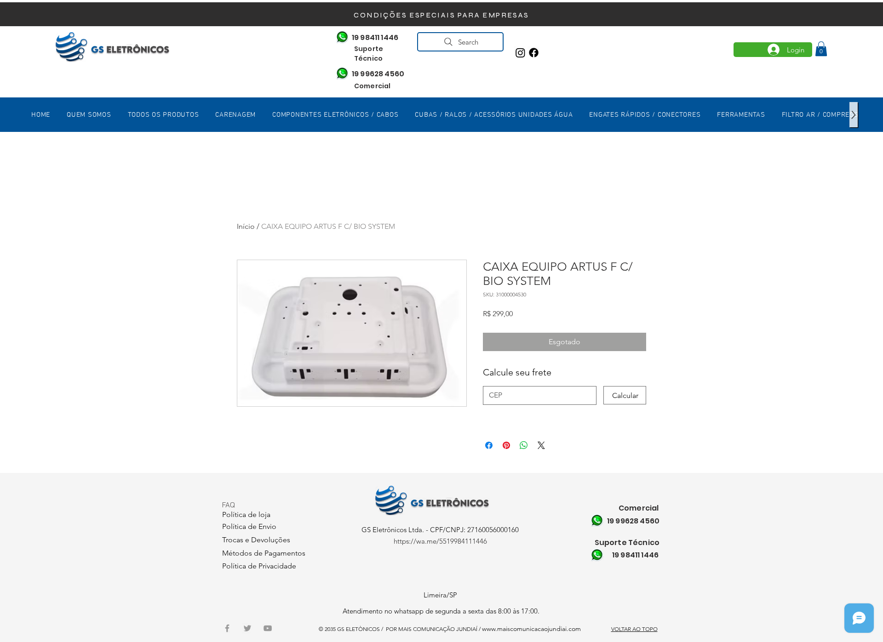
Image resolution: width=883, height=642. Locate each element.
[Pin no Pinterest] (506, 445)
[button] (821, 48)
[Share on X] (541, 445)
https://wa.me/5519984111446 (440, 541)
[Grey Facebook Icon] (227, 628)
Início (246, 226)
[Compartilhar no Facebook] (488, 445)
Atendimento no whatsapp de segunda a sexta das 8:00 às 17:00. (441, 611)
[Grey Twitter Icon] (247, 628)
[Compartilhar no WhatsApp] (523, 445)
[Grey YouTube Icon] (268, 628)
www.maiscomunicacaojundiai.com (531, 629)
